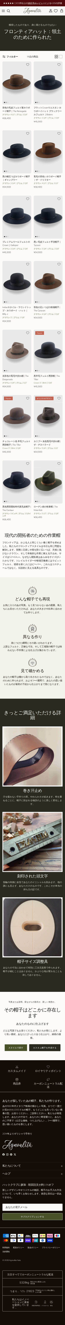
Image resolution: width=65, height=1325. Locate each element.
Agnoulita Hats (15, 1260)
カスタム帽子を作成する (44, 1047)
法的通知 (6, 1251)
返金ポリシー (33, 1247)
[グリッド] (56, 56)
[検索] (10, 11)
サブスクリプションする (32, 1216)
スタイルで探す (15, 1047)
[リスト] (61, 56)
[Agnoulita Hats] (32, 11)
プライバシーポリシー (51, 1247)
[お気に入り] (55, 11)
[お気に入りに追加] (27, 64)
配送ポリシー (18, 1247)
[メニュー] (3, 11)
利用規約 (6, 1247)
